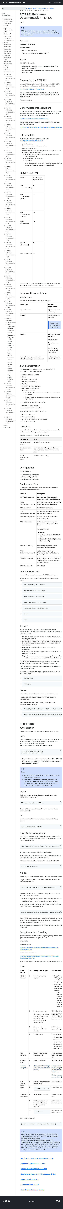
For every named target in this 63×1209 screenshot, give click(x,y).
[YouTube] (9, 1201)
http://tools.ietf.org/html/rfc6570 (33, 141)
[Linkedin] (57, 1201)
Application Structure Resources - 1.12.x (37, 1158)
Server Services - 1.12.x (30, 1184)
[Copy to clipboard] (61, 750)
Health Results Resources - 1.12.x (34, 1169)
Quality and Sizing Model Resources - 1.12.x (38, 1174)
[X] (4, 1201)
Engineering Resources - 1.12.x (33, 1163)
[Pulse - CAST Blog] (59, 1201)
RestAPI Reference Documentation (43, 8)
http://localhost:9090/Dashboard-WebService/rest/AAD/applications (41, 127)
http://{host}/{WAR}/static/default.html (32, 89)
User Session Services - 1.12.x (32, 1190)
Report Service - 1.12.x (29, 1179)
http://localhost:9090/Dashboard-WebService (34, 119)
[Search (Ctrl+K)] (14, 8)
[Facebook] (6, 1201)
